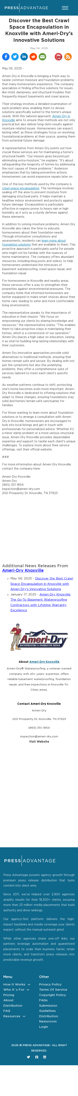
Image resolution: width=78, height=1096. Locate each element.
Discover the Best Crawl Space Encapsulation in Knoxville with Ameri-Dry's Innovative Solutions (41, 583)
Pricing (8, 995)
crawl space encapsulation (20, 188)
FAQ (6, 1011)
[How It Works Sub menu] (29, 984)
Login (43, 1027)
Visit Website (39, 742)
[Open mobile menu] (65, 8)
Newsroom (48, 1021)
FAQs (43, 1000)
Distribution (12, 1005)
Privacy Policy (50, 984)
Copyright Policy (52, 995)
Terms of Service (53, 989)
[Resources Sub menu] (24, 1016)
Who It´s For (13, 989)
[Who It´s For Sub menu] (28, 989)
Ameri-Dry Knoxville (23, 570)
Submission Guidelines (48, 1008)
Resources (11, 1016)
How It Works (14, 984)
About (8, 1000)
